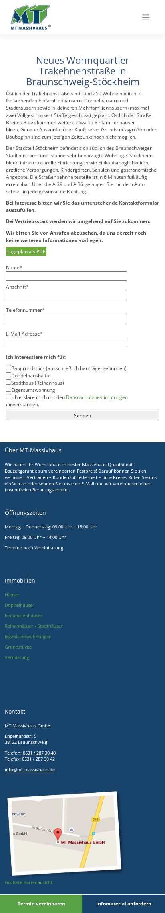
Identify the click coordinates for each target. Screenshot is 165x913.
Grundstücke (18, 647)
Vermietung (17, 657)
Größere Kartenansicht (28, 882)
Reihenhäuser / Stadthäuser (34, 626)
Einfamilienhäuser (23, 615)
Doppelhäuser (19, 605)
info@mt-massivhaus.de (30, 769)
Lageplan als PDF (26, 251)
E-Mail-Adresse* (24, 333)
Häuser (12, 595)
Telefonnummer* (25, 310)
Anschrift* (17, 286)
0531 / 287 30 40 (39, 753)
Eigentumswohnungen (28, 636)
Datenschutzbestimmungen (97, 397)
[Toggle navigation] (146, 17)
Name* (14, 267)
